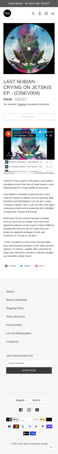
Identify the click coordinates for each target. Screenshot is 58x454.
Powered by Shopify (39, 444)
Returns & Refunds (16, 300)
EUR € (36, 400)
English (20, 400)
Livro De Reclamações (18, 333)
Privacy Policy (14, 325)
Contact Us (12, 341)
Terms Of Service (15, 316)
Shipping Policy (15, 308)
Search (10, 291)
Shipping (21, 104)
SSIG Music (24, 444)
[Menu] (52, 13)
